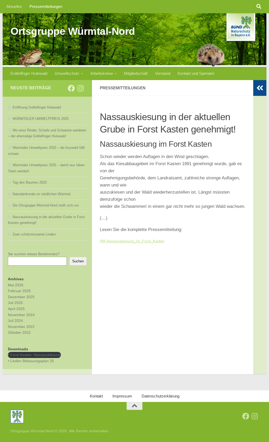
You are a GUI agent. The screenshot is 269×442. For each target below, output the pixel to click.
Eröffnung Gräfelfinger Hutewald (37, 107)
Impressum (122, 396)
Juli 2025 (15, 303)
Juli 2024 (15, 320)
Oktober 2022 (19, 332)
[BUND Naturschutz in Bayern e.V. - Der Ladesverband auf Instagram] (80, 88)
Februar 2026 (19, 291)
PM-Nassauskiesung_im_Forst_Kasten (132, 241)
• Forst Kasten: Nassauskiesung (34, 355)
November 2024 (21, 315)
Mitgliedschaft (136, 73)
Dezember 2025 (21, 297)
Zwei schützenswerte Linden (34, 234)
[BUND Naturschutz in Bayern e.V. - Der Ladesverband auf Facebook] (71, 88)
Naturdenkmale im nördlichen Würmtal (41, 194)
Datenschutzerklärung (160, 396)
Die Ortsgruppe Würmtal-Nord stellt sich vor (46, 205)
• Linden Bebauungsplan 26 (31, 361)
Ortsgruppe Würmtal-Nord (73, 31)
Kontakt (96, 396)
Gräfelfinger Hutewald (28, 73)
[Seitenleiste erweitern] (259, 88)
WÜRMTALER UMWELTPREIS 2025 (41, 119)
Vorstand (162, 73)
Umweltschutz (67, 73)
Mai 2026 (15, 285)
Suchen (78, 261)
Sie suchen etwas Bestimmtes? (34, 254)
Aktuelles (14, 6)
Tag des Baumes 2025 (30, 182)
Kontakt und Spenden (196, 73)
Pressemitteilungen (45, 6)
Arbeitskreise (101, 73)
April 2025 (16, 309)
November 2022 (21, 327)
